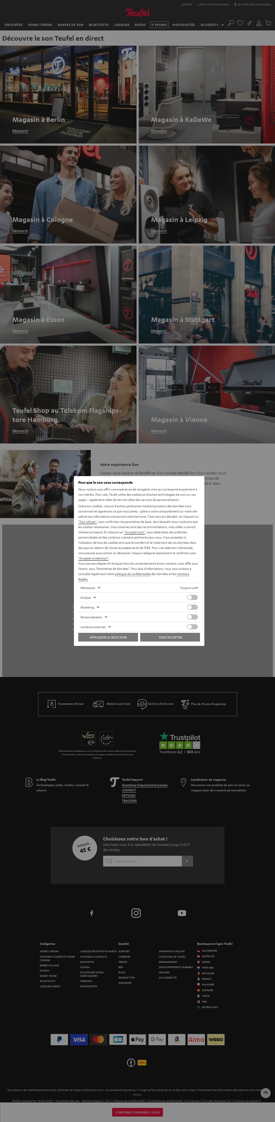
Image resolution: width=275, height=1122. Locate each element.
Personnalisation (91, 617)
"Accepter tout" (134, 532)
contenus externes (93, 627)
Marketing (87, 607)
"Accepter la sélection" (93, 558)
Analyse (85, 597)
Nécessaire (87, 588)
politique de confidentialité (132, 574)
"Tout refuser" (87, 521)
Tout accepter (170, 637)
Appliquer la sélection (108, 637)
